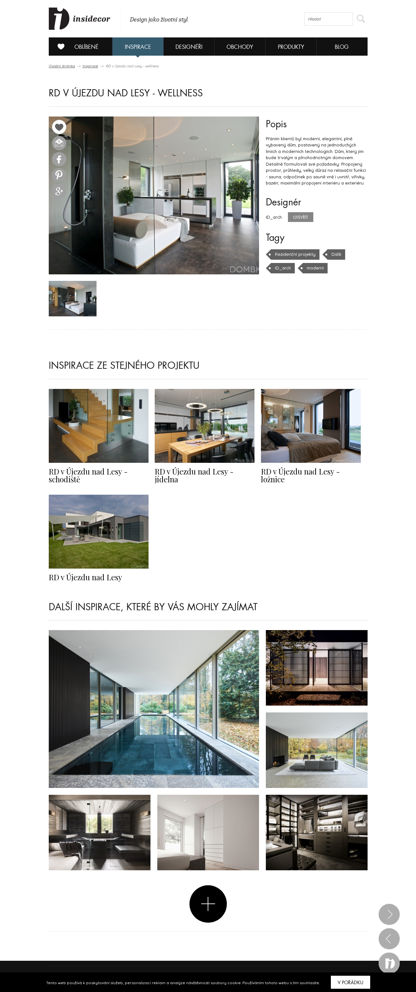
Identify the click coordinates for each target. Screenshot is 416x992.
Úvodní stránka (62, 66)
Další (336, 254)
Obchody (240, 47)
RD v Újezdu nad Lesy (85, 577)
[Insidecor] (79, 18)
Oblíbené (86, 47)
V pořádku (350, 982)
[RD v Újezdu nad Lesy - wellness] (154, 195)
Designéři (189, 47)
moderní (315, 267)
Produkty (291, 47)
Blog (342, 47)
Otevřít (300, 217)
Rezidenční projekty (295, 254)
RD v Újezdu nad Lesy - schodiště (88, 475)
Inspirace (138, 47)
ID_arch (283, 267)
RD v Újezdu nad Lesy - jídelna (194, 475)
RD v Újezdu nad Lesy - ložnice (300, 475)
